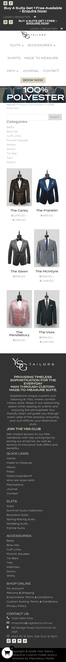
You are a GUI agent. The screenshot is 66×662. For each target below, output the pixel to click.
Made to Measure (41, 58)
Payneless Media (41, 658)
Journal (30, 71)
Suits (15, 45)
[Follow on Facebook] (11, 3)
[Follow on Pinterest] (19, 641)
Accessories (40, 45)
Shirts (13, 58)
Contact (51, 71)
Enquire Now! (34, 11)
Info (11, 71)
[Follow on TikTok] (25, 641)
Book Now (33, 80)
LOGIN (8, 17)
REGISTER (22, 17)
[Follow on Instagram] (5, 3)
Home (11, 104)
